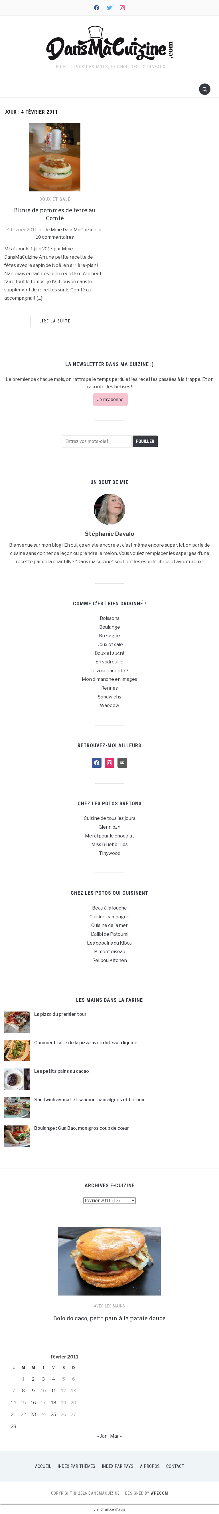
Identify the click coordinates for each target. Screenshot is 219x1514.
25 (53, 1414)
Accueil (43, 1466)
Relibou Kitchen (109, 960)
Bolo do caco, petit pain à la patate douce (109, 1318)
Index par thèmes (76, 1466)
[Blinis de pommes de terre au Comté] (54, 157)
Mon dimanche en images (109, 679)
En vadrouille (109, 662)
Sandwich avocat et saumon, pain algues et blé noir (89, 1099)
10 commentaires (55, 237)
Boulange (109, 627)
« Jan (102, 1436)
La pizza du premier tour (60, 1014)
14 (13, 1402)
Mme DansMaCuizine (73, 229)
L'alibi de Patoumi (109, 934)
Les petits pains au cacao (61, 1071)
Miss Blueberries (109, 844)
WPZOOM (159, 1493)
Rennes (109, 688)
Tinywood (109, 853)
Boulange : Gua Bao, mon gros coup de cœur (81, 1128)
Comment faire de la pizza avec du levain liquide (85, 1042)
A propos (150, 1466)
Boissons (109, 618)
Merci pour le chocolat (109, 836)
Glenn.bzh (109, 827)
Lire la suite (54, 321)
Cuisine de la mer (109, 925)
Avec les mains (109, 1306)
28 (13, 1426)
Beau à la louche (109, 908)
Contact (175, 1466)
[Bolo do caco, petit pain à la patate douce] (109, 1263)
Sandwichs (109, 697)
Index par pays (117, 1466)
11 (53, 1391)
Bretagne (109, 635)
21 (13, 1414)
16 (33, 1402)
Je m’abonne (110, 399)
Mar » (116, 1436)
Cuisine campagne (109, 917)
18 (53, 1402)
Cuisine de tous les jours (109, 818)
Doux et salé (54, 199)
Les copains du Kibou (109, 943)
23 (33, 1414)
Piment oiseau (109, 951)
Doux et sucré (110, 653)
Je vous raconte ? (109, 670)
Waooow (109, 705)
